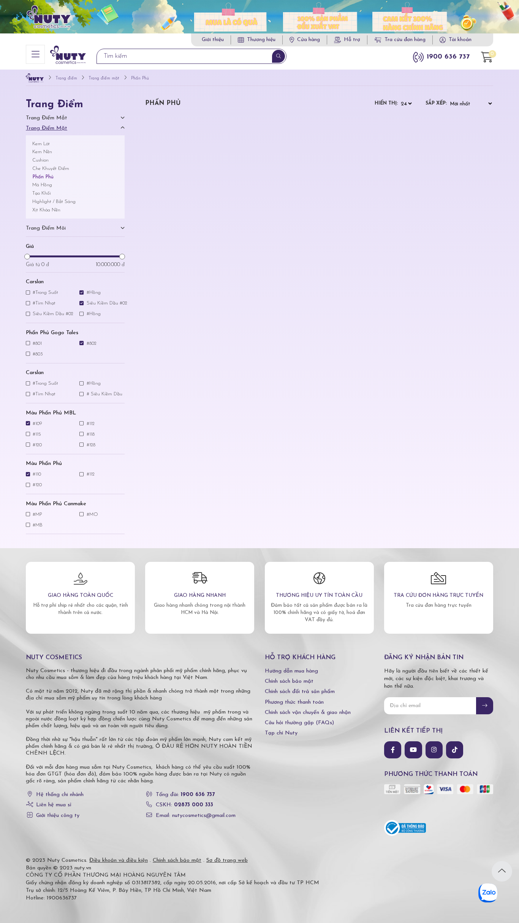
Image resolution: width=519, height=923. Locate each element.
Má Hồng (42, 184)
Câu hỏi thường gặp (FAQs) (299, 723)
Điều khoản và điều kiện (118, 860)
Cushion (40, 160)
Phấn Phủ (43, 176)
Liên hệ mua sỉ (53, 805)
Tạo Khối (41, 193)
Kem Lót (41, 143)
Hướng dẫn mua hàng (291, 671)
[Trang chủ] (35, 78)
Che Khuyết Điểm (50, 168)
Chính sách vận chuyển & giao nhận (308, 712)
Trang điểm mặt (46, 128)
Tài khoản (460, 40)
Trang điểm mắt (46, 118)
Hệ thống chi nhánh (60, 795)
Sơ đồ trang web (227, 860)
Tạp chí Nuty (281, 733)
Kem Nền (42, 151)
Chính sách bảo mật (289, 681)
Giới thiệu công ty (57, 815)
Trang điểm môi (46, 228)
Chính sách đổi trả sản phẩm (300, 692)
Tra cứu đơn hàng (405, 40)
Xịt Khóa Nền (46, 210)
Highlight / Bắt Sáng (54, 201)
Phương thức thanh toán (294, 702)
